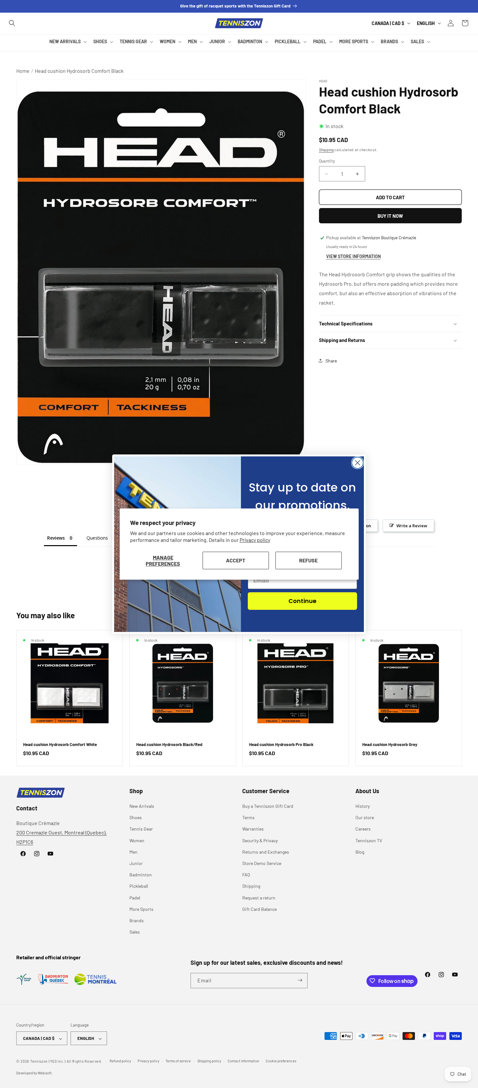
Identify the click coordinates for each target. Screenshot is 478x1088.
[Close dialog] (357, 462)
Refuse (308, 560)
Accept (235, 560)
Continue (302, 601)
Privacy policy (255, 540)
